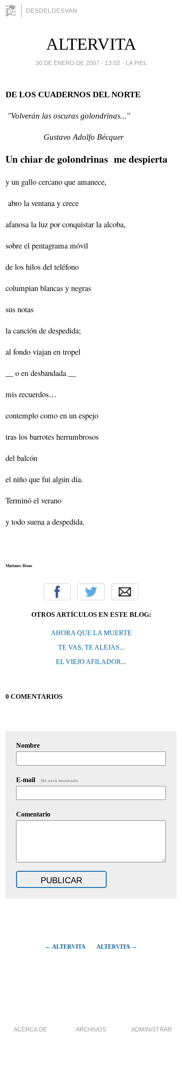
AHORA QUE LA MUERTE (91, 632)
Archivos (91, 1029)
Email (124, 591)
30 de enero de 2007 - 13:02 (78, 62)
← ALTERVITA (65, 947)
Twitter (91, 591)
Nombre (28, 745)
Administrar (151, 1029)
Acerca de (30, 1029)
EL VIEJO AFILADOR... (91, 661)
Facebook (57, 591)
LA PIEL (136, 62)
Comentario (33, 814)
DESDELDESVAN (51, 10)
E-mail (47, 779)
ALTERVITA (91, 44)
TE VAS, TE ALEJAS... (91, 647)
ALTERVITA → (117, 947)
